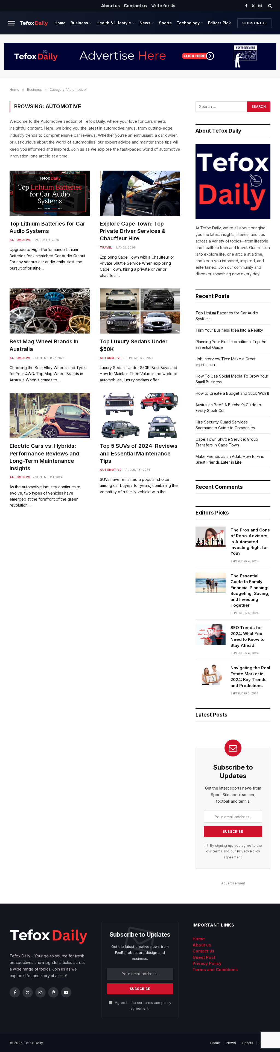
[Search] (269, 5)
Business (79, 23)
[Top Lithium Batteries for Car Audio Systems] (50, 193)
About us (110, 5)
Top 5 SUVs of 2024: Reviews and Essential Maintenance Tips (138, 453)
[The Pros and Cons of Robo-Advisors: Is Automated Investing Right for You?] (211, 537)
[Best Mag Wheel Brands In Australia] (50, 311)
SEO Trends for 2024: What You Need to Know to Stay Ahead (248, 636)
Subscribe (254, 23)
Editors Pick (219, 23)
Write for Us (163, 5)
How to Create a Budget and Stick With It (232, 393)
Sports (165, 23)
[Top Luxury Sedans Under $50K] (140, 311)
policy (166, 1003)
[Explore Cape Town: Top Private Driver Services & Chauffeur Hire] (140, 193)
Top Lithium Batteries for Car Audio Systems (47, 227)
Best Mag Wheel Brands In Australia (44, 345)
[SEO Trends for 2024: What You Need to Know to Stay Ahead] (211, 634)
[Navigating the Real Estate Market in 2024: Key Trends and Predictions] (211, 674)
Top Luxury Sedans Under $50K (134, 345)
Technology (188, 23)
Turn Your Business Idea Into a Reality (229, 330)
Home (60, 23)
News (144, 23)
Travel (106, 247)
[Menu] (11, 23)
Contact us (135, 5)
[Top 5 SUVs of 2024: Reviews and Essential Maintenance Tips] (140, 415)
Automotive (20, 239)
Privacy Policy (248, 851)
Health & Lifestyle (114, 23)
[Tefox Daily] (33, 22)
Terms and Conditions (215, 969)
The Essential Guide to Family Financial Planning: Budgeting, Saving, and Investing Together (250, 590)
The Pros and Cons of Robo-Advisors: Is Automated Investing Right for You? (250, 541)
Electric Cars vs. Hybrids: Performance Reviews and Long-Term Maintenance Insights (44, 457)
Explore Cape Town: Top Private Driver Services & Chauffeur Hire (133, 231)
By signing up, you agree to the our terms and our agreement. (234, 851)
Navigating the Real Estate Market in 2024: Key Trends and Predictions (250, 676)
